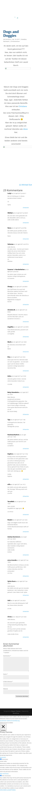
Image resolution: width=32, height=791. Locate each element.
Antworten (26, 207)
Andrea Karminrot (14, 537)
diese (25, 129)
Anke (9, 376)
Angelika (10, 327)
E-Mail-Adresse (8, 681)
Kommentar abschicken (22, 696)
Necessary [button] (3, 757)
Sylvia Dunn (12, 581)
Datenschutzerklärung (13, 720)
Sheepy (10, 287)
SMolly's (10, 213)
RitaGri (10, 520)
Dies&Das (24, 39)
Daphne (10, 454)
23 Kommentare (15, 41)
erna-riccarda (12, 560)
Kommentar (7, 656)
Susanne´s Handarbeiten (16, 269)
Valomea (10, 244)
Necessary (5, 759)
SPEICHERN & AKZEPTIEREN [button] (8, 790)
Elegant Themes (15, 711)
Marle (9, 342)
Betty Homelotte (13, 392)
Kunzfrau (8, 39)
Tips (9, 420)
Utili (9, 600)
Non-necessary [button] (4, 773)
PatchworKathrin (13, 435)
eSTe (9, 484)
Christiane (23, 106)
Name (5, 674)
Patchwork (6, 41)
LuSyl (9, 193)
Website (5, 689)
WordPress (16, 713)
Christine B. (11, 310)
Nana (9, 228)
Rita (9, 357)
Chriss (10, 617)
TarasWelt (11, 501)
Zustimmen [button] (3, 720)
